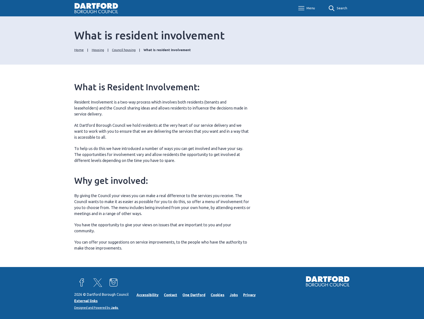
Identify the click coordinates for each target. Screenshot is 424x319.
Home (79, 50)
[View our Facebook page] (81, 282)
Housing (98, 50)
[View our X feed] (97, 282)
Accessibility (147, 295)
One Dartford (193, 295)
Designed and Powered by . (96, 307)
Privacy (249, 295)
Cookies (217, 295)
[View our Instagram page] (113, 282)
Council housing (124, 50)
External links (86, 301)
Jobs (234, 295)
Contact (170, 295)
